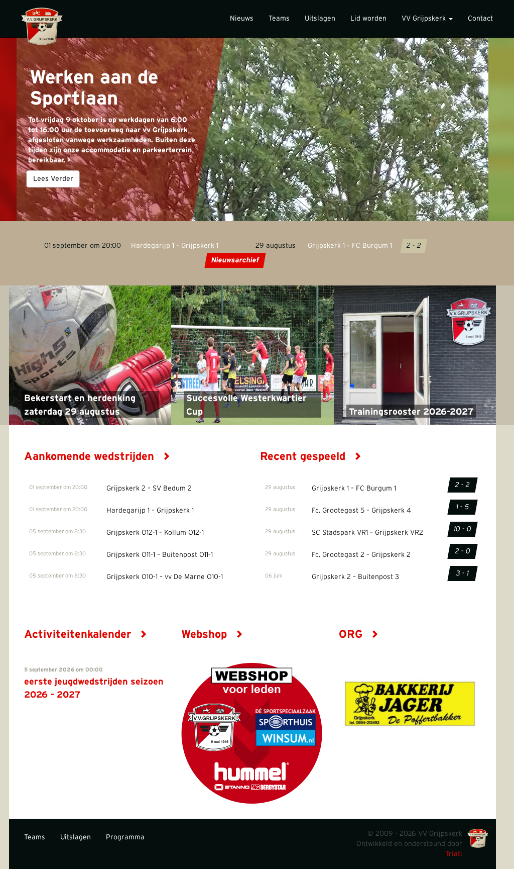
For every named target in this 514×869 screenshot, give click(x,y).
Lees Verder (53, 178)
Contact (480, 18)
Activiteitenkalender (79, 634)
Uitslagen (320, 18)
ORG (352, 634)
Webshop (205, 634)
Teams (279, 18)
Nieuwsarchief (234, 260)
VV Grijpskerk (425, 18)
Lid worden (368, 18)
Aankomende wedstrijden (90, 456)
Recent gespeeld (304, 456)
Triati (453, 853)
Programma (125, 837)
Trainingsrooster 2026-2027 (411, 412)
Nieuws (241, 18)
